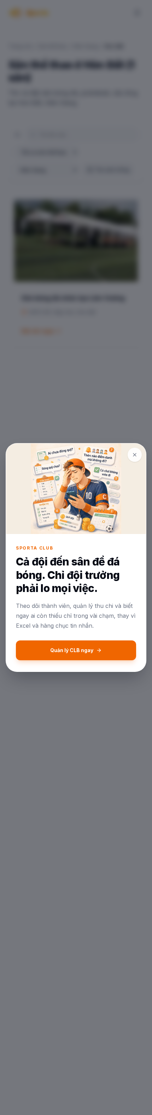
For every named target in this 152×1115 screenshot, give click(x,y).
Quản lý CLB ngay (71, 650)
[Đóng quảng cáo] (135, 455)
